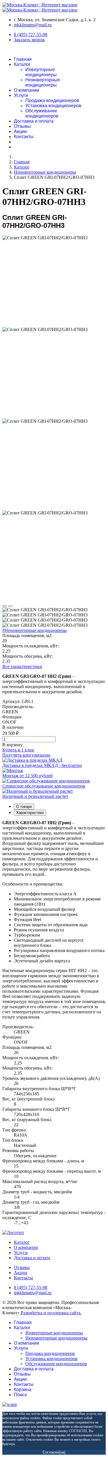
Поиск (20, 1394)
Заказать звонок (29, 39)
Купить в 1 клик (18, 749)
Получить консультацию (26, 755)
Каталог (22, 64)
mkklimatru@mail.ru (33, 24)
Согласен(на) (54, 1452)
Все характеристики (22, 666)
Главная (23, 59)
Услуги (21, 95)
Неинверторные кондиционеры (42, 82)
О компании (26, 90)
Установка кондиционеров (53, 105)
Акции (20, 131)
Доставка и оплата (34, 121)
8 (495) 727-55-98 (30, 34)
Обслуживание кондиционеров (41, 113)
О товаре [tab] (24, 806)
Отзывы (22, 126)
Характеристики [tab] (30, 812)
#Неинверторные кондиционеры (34, 630)
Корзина (22, 1389)
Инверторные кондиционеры (41, 72)
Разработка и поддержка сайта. (51, 1312)
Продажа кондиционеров (52, 100)
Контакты (24, 136)
